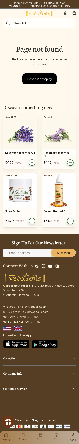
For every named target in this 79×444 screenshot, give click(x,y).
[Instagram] (43, 266)
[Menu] (4, 13)
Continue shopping (39, 79)
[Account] (65, 13)
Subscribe (63, 253)
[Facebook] (37, 266)
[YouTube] (50, 266)
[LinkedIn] (57, 266)
